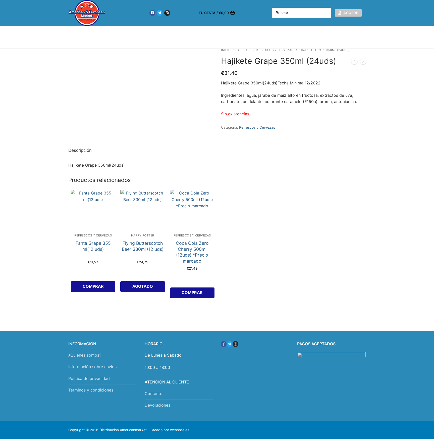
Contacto (153, 393)
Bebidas (243, 50)
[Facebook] (152, 13)
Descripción (80, 150)
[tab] (80, 150)
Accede (350, 13)
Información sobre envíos (92, 366)
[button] (93, 286)
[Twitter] (159, 13)
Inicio (226, 50)
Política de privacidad (89, 378)
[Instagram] (167, 13)
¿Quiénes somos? (84, 355)
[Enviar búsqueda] (326, 13)
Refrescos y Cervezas (274, 50)
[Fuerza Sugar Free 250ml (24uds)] (363, 62)
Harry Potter (142, 235)
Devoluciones (157, 405)
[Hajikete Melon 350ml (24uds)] (354, 62)
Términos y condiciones (90, 390)
